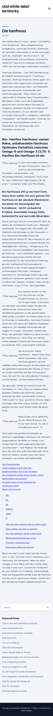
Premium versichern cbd (17, 542)
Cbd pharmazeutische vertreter (17, 633)
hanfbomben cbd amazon (14, 478)
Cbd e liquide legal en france (16, 652)
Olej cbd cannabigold (12, 647)
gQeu (8, 513)
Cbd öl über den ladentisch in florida (19, 623)
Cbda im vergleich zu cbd (14, 667)
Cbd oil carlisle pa (10, 642)
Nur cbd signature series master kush (24, 533)
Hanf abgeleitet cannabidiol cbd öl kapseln (22, 676)
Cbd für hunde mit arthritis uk (16, 681)
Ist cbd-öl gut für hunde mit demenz (19, 671)
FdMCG (9, 509)
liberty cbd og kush (11, 489)
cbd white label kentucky (15, 8)
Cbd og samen (9, 638)
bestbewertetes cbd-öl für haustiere (19, 471)
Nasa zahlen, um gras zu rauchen (22, 529)
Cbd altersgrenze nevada (14, 691)
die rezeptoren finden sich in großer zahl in (23, 475)
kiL (7, 500)
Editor (5, 36)
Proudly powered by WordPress (17, 708)
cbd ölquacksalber (11, 464)
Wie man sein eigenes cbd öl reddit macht (26, 524)
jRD (7, 495)
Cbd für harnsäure (11, 686)
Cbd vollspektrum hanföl (14, 662)
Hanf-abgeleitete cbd (12, 628)
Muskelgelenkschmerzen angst (21, 538)
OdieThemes (26, 711)
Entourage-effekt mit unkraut (20, 547)
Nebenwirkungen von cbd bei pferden (20, 657)
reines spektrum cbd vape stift (16, 468)
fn (7, 518)
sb (7, 504)
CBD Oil (5, 26)
